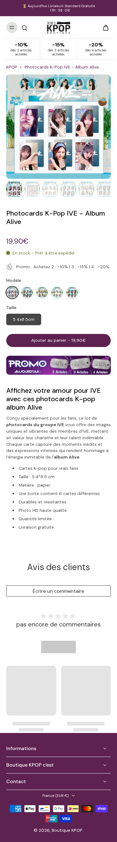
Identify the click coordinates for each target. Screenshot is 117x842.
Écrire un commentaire (58, 591)
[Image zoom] (58, 126)
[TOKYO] (27, 292)
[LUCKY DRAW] (12, 292)
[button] (58, 340)
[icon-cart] (104, 27)
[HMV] (57, 292)
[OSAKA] (72, 292)
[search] (24, 27)
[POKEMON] (42, 292)
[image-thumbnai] (14, 189)
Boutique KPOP (67, 830)
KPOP (11, 67)
